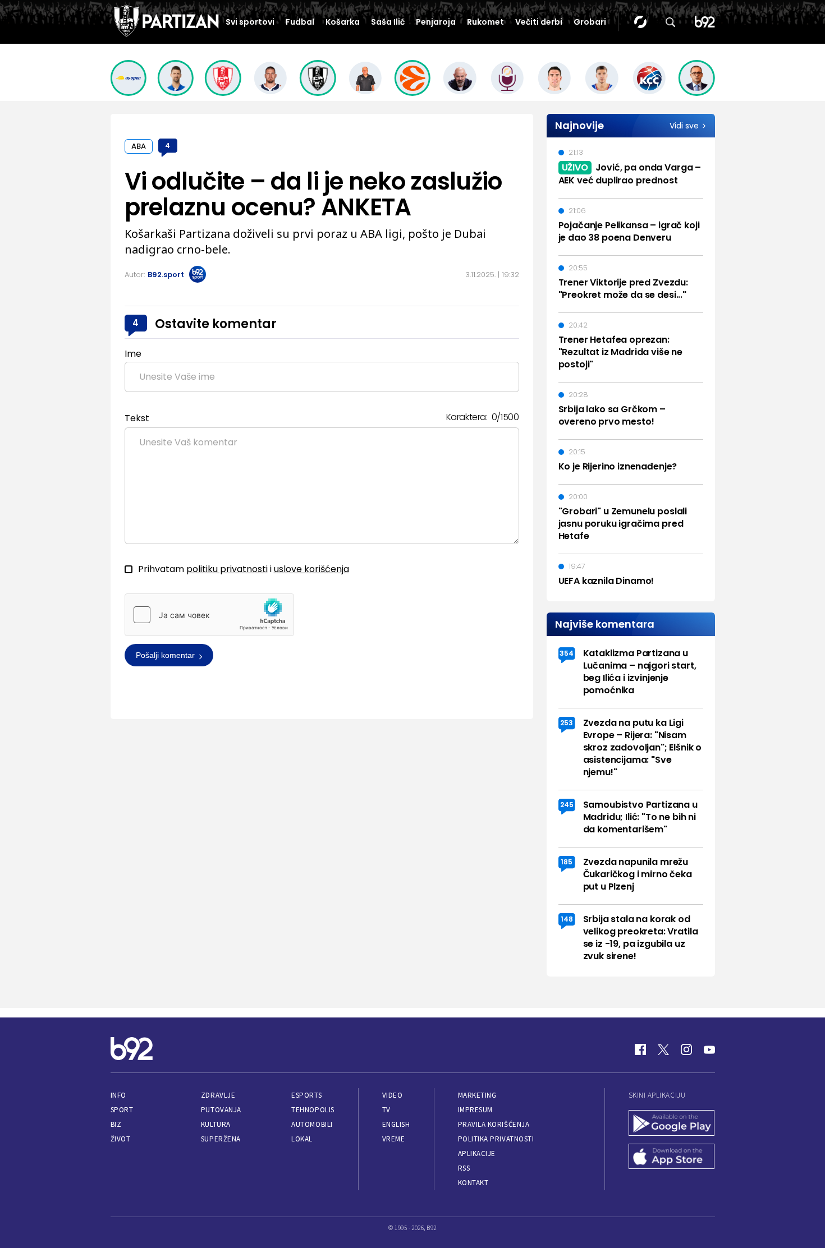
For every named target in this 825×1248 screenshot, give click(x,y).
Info (118, 1095)
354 (567, 653)
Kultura (216, 1124)
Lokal (302, 1139)
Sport (122, 1110)
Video (392, 1095)
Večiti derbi (538, 21)
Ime (133, 353)
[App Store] (672, 1158)
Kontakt (473, 1182)
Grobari (590, 21)
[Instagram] (686, 1049)
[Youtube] (709, 1049)
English (396, 1124)
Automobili (311, 1124)
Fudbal (300, 21)
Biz (116, 1124)
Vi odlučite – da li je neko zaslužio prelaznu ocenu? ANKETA (313, 194)
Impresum (475, 1110)
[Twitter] (663, 1049)
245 (567, 804)
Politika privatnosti (496, 1139)
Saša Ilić (388, 21)
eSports (306, 1095)
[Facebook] (640, 1049)
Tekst (137, 418)
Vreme (393, 1139)
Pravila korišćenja (494, 1124)
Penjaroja (436, 21)
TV (386, 1110)
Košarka (343, 21)
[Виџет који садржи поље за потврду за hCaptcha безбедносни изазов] (209, 614)
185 (566, 862)
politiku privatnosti (227, 569)
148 (567, 919)
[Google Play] (672, 1124)
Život (121, 1139)
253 (566, 722)
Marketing (477, 1095)
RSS (464, 1168)
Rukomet (485, 21)
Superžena (221, 1139)
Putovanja (221, 1110)
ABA (138, 146)
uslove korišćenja (311, 569)
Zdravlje (218, 1095)
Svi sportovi (250, 21)
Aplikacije (477, 1153)
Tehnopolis (312, 1110)
